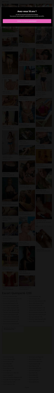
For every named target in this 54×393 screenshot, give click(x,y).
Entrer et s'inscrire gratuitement (27, 21)
